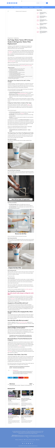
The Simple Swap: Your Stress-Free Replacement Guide (17, 70)
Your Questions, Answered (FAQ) (13, 71)
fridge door (29, 104)
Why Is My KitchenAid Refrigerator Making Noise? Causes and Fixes (26, 399)
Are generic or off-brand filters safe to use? (15, 73)
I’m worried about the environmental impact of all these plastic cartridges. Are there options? (21, 76)
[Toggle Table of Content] (31, 67)
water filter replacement (28, 289)
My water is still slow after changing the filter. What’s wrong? (17, 74)
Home (12, 7)
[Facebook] (7, 3)
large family (13, 298)
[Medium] (13, 3)
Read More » (41, 14)
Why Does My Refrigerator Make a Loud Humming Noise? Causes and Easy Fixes (43, 32)
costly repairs (10, 351)
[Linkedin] (14, 3)
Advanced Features (17, 7)
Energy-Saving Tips (25, 7)
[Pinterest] (11, 3)
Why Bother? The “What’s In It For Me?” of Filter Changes (17, 68)
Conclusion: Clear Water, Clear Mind (13, 78)
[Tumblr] (16, 3)
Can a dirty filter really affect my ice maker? (15, 75)
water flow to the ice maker (22, 322)
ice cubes (10, 52)
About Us (42, 7)
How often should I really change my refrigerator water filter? (17, 72)
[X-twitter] (9, 3)
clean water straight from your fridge (26, 65)
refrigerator (10, 51)
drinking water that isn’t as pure (22, 93)
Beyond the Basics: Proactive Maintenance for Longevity (16, 77)
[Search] (47, 3)
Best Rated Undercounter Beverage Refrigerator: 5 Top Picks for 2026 (13, 416)
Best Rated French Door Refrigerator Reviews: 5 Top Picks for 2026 (14, 399)
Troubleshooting (36, 7)
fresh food (22, 113)
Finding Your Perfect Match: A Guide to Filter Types (16, 69)
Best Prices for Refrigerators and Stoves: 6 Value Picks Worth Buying (27, 416)
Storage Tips (31, 7)
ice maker (19, 345)
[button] (10, 377)
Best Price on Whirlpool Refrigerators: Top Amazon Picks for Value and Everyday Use (43, 28)
